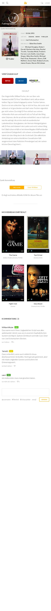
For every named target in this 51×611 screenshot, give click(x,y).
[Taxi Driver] (38, 232)
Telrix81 (5, 351)
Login (47, 3)
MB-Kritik (16, 187)
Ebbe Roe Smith (36, 43)
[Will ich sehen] (6, 251)
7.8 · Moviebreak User (31, 16)
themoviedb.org (10, 29)
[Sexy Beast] (38, 281)
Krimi (37, 37)
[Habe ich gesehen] (3, 251)
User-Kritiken (33, 187)
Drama (31, 37)
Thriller (44, 37)
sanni (4, 375)
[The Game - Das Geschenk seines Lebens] (13, 232)
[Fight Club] (13, 281)
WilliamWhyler (8, 327)
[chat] (42, 3)
